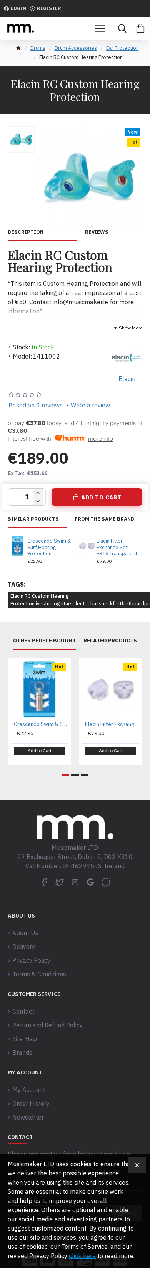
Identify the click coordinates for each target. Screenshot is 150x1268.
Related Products (110, 640)
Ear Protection (122, 48)
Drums (37, 48)
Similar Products (33, 519)
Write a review (90, 405)
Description (25, 232)
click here (82, 1256)
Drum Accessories (76, 48)
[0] (140, 28)
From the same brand (104, 519)
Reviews (96, 232)
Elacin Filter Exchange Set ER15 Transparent (117, 547)
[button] (65, 775)
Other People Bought (44, 640)
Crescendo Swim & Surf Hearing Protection (49, 547)
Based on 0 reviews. (36, 405)
